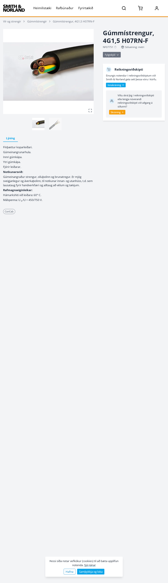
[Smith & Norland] (14, 8)
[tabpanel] (48, 173)
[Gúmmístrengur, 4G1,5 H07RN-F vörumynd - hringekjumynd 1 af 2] (38, 124)
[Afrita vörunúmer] (115, 47)
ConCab (9, 211)
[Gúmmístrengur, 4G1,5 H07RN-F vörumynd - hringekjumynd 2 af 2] (55, 124)
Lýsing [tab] (10, 138)
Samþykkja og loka (91, 572)
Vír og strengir (12, 21)
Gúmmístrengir (37, 21)
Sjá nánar (90, 565)
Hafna (69, 572)
